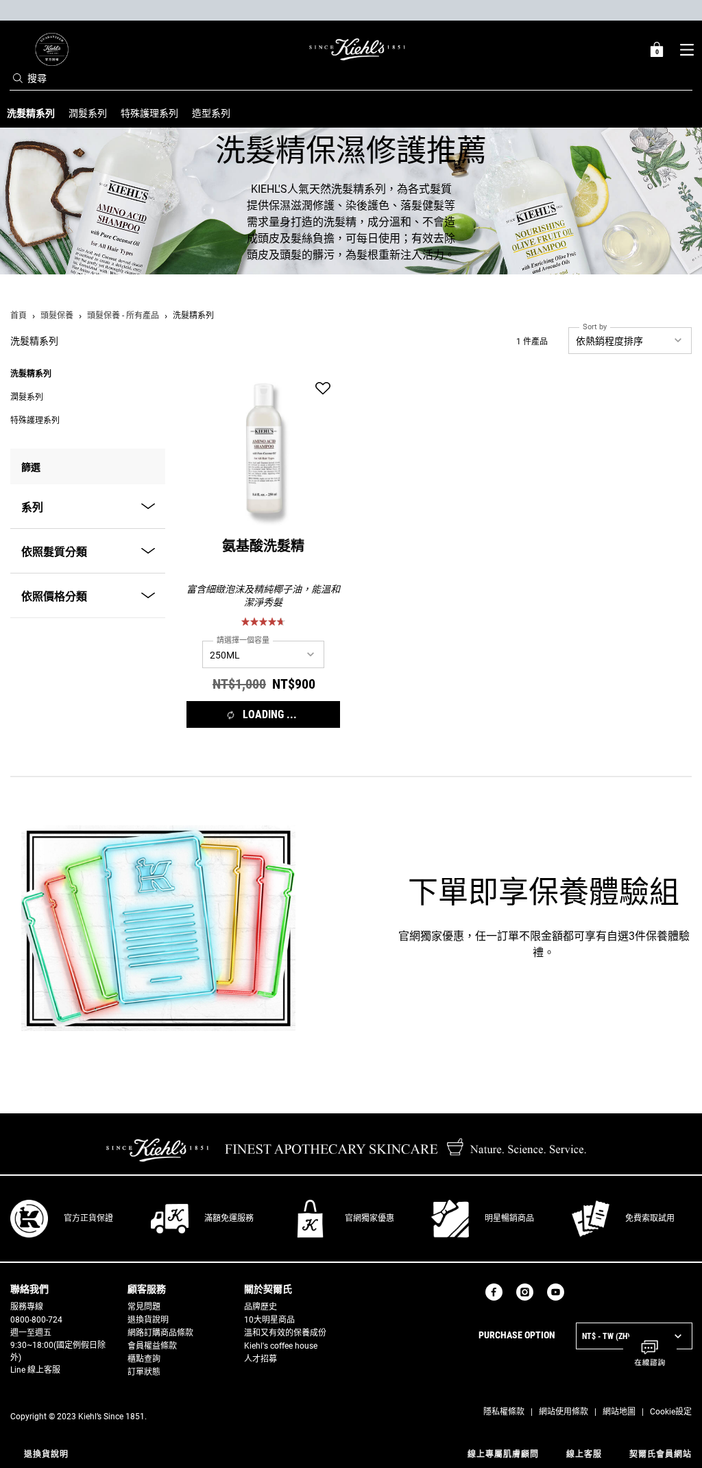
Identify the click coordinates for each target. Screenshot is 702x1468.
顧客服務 (147, 1288)
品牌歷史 (260, 1307)
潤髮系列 (88, 113)
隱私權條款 (503, 1412)
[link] (51, 49)
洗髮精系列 (30, 374)
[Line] (578, 1292)
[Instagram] (524, 1292)
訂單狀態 (144, 1372)
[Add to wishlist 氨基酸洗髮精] (323, 389)
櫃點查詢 (144, 1359)
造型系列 (211, 113)
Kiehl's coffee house (280, 1346)
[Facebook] (494, 1292)
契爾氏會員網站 (660, 1454)
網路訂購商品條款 (160, 1333)
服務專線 (26, 1307)
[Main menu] (686, 49)
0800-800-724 (36, 1320)
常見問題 (144, 1307)
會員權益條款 (152, 1346)
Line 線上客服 (35, 1370)
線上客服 (584, 1454)
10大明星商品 (269, 1320)
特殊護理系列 (149, 113)
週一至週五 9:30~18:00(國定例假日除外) (58, 1345)
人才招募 (260, 1359)
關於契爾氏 (268, 1288)
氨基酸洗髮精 (263, 548)
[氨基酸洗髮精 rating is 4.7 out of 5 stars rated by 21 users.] (263, 621)
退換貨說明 (148, 1320)
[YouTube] (555, 1292)
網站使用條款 (563, 1412)
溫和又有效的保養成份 (285, 1333)
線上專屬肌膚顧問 (503, 1454)
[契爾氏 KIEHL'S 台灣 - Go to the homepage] (357, 49)
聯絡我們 (29, 1288)
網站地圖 (619, 1412)
